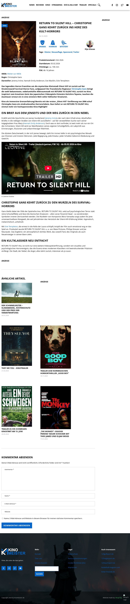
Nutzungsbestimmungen (77, 558)
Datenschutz (73, 554)
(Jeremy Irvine (51, 118)
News (32, 5)
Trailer (83, 5)
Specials (92, 5)
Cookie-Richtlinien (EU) (76, 563)
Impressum (72, 567)
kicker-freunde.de (108, 572)
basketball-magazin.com (110, 567)
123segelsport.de (108, 558)
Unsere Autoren (41, 563)
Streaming (57, 5)
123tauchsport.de (108, 563)
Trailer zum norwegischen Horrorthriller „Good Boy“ (54, 372)
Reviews (40, 5)
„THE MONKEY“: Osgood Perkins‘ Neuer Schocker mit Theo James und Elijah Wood (54, 433)
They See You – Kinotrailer (15, 368)
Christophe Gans (79, 89)
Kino (47, 5)
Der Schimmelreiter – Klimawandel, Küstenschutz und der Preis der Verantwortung (16, 309)
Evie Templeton (11, 226)
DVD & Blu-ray (71, 5)
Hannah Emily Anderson (33, 123)
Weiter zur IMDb (14, 74)
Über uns (38, 558)
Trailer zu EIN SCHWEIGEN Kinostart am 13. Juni (14, 430)
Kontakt (38, 554)
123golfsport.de (107, 554)
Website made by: (112, 598)
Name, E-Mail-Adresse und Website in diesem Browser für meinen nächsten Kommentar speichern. (43, 518)
